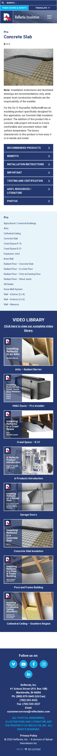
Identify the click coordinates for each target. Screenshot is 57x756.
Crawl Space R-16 (13, 243)
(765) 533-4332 (28, 700)
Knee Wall (8, 259)
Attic (6, 228)
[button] (28, 148)
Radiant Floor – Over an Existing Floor (22, 274)
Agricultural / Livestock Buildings (20, 223)
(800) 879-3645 (25, 696)
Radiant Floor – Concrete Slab (18, 264)
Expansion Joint (12, 253)
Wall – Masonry (11, 304)
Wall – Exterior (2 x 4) (14, 294)
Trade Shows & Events (14, 8)
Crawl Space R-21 (13, 248)
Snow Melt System (13, 289)
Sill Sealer (9, 284)
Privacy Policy (28, 735)
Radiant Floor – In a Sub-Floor (18, 269)
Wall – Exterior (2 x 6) (14, 299)
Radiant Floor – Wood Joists (18, 279)
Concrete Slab (11, 238)
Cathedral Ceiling (12, 233)
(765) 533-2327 (31, 703)
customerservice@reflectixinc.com (28, 711)
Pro (6, 217)
